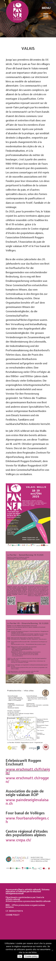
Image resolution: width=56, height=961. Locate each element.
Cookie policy (31, 956)
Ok (20, 956)
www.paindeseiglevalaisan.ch (27, 801)
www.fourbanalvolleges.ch (27, 820)
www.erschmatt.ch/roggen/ (27, 779)
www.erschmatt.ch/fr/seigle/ (28, 771)
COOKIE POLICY (13, 915)
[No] (52, 950)
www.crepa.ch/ (18, 840)
